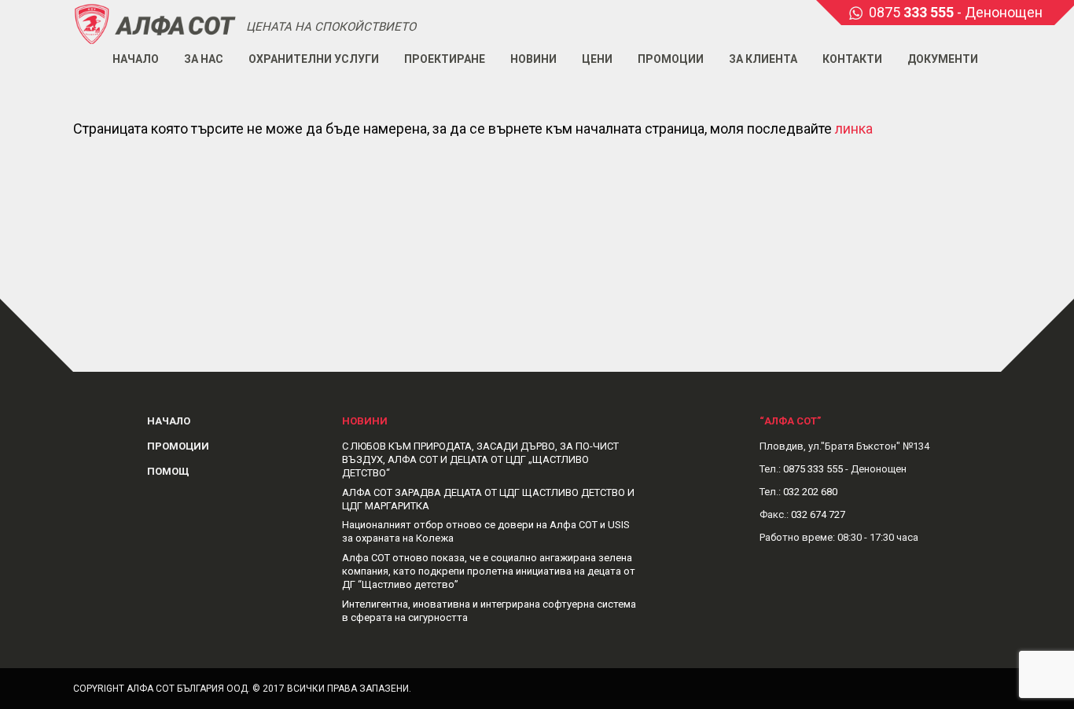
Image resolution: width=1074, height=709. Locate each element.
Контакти (852, 59)
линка (854, 128)
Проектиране (444, 59)
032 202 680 (810, 492)
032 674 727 (818, 514)
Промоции (671, 59)
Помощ (168, 471)
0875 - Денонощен (956, 12)
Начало (135, 59)
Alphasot (155, 23)
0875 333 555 (813, 469)
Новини (533, 59)
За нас (203, 59)
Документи (942, 59)
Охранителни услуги (313, 59)
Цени (597, 59)
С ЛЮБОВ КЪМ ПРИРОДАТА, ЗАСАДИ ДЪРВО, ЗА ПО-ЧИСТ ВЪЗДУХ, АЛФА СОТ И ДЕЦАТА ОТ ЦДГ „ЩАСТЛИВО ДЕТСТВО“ (480, 459)
